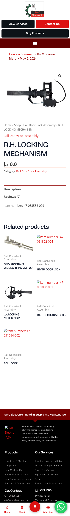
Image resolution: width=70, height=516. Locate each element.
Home (8, 125)
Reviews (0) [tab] (12, 197)
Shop (17, 125)
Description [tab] (12, 189)
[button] (35, 43)
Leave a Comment (22, 54)
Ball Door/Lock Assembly (39, 125)
